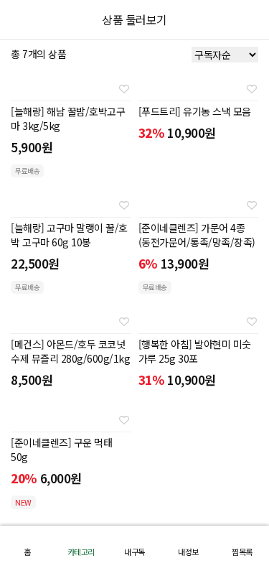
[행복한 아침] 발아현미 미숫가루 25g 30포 (194, 351)
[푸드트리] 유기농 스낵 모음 (194, 111)
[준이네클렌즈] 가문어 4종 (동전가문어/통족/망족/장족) (196, 234)
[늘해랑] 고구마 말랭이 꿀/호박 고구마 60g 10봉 (69, 234)
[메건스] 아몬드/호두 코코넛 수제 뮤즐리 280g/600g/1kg (70, 351)
